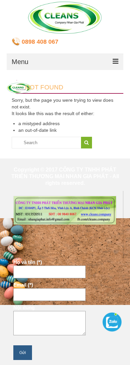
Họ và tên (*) (27, 262)
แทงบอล (55, 250)
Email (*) (23, 285)
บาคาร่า (20, 240)
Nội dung (24, 307)
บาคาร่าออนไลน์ (29, 250)
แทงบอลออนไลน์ (47, 240)
